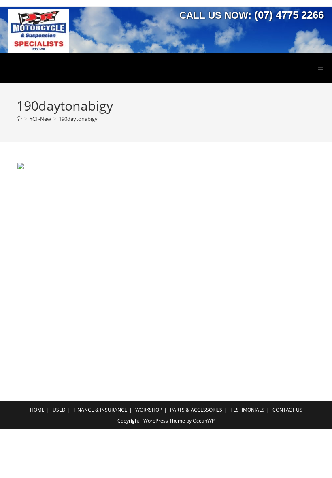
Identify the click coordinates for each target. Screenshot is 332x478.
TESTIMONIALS (247, 409)
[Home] (19, 118)
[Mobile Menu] (320, 68)
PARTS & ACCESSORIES (196, 409)
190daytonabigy (78, 118)
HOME (37, 409)
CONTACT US (287, 409)
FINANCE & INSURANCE (100, 409)
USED (59, 409)
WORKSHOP (148, 409)
